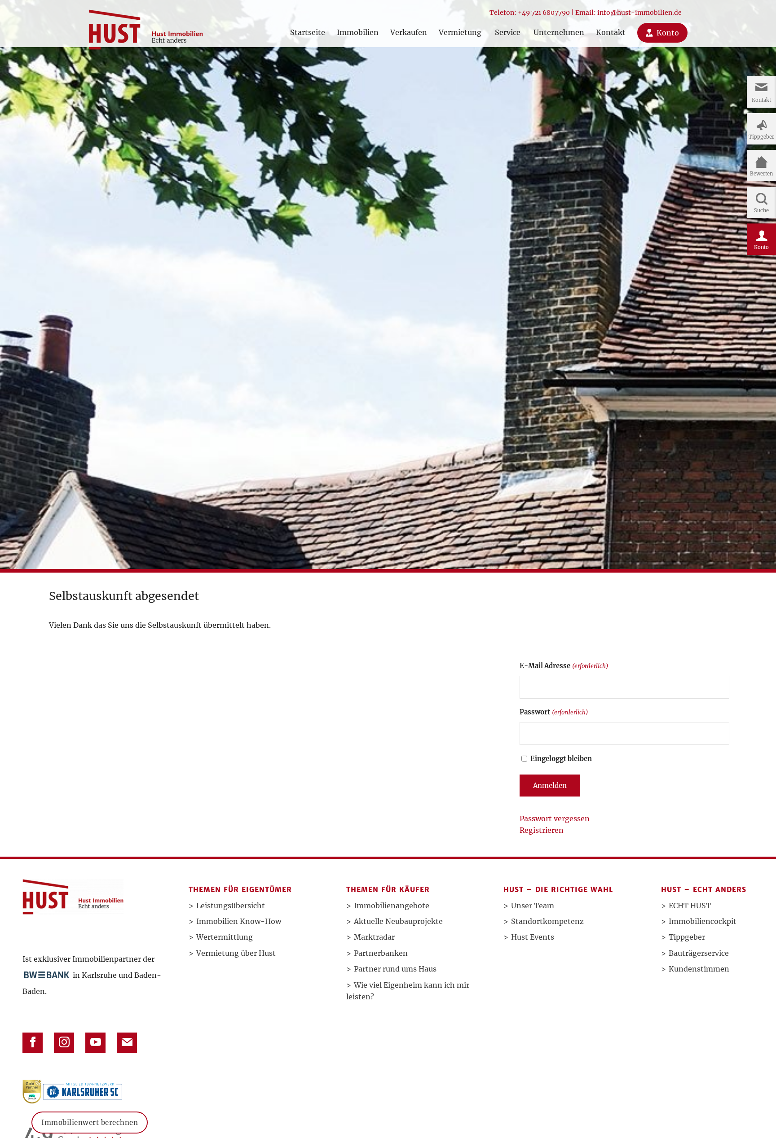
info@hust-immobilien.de (639, 13)
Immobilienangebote (391, 905)
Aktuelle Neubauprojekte (398, 921)
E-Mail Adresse (564, 666)
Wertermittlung (224, 936)
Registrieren (542, 830)
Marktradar (374, 936)
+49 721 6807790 (544, 13)
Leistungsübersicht (230, 905)
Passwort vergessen (555, 818)
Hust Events (532, 936)
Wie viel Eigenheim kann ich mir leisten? (407, 990)
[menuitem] (307, 23)
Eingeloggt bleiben (561, 759)
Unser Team (532, 905)
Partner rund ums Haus (395, 968)
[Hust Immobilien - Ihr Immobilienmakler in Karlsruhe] (145, 26)
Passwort (554, 712)
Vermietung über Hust (236, 953)
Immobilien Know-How (238, 921)
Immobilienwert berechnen (89, 1122)
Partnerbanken (381, 953)
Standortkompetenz (547, 921)
